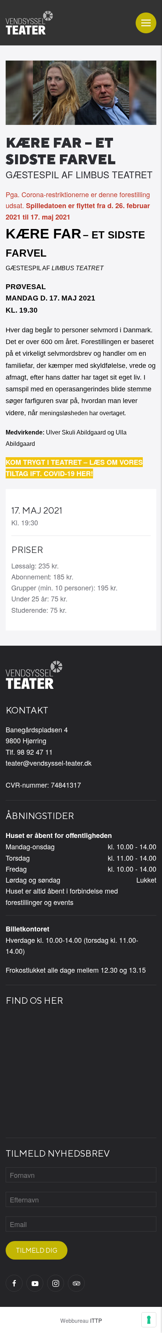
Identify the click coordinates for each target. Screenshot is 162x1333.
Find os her (34, 1000)
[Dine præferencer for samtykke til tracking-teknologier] (149, 1320)
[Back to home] (29, 23)
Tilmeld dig (36, 1250)
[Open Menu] (146, 22)
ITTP (96, 1320)
